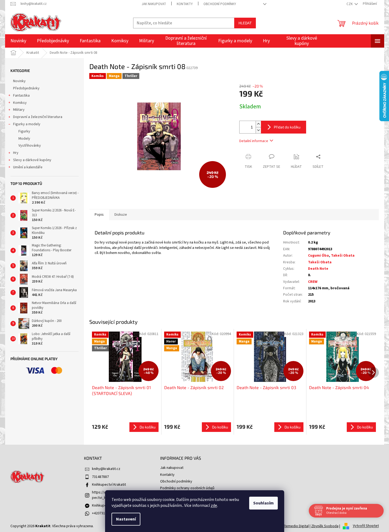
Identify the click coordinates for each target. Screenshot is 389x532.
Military (19, 109)
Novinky (19, 81)
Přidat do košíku (287, 127)
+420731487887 (104, 513)
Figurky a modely (26, 124)
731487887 (100, 477)
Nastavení (126, 519)
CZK (349, 4)
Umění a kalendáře (28, 167)
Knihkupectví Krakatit (109, 484)
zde (214, 505)
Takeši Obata (343, 255)
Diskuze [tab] (120, 214)
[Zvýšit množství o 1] (258, 124)
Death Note (318, 268)
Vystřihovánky (29, 145)
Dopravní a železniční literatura (37, 117)
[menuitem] (18, 41)
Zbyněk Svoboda (324, 526)
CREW (312, 281)
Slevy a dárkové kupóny (32, 160)
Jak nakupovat (154, 4)
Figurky (24, 131)
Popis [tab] (99, 214)
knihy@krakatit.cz (106, 469)
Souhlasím (263, 503)
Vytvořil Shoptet (366, 526)
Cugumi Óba (318, 255)
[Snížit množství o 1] (258, 130)
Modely (24, 138)
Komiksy (20, 102)
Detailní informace (253, 141)
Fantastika (21, 95)
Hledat (245, 23)
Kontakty (185, 4)
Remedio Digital (296, 526)
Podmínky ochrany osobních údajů (187, 488)
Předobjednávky (26, 88)
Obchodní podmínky (219, 4)
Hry (15, 152)
